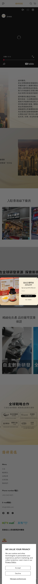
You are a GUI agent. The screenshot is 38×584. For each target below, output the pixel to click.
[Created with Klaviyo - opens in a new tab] (19, 306)
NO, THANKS (29, 299)
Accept (18, 568)
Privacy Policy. (10, 562)
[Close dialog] (36, 278)
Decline (18, 573)
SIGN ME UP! (28, 295)
